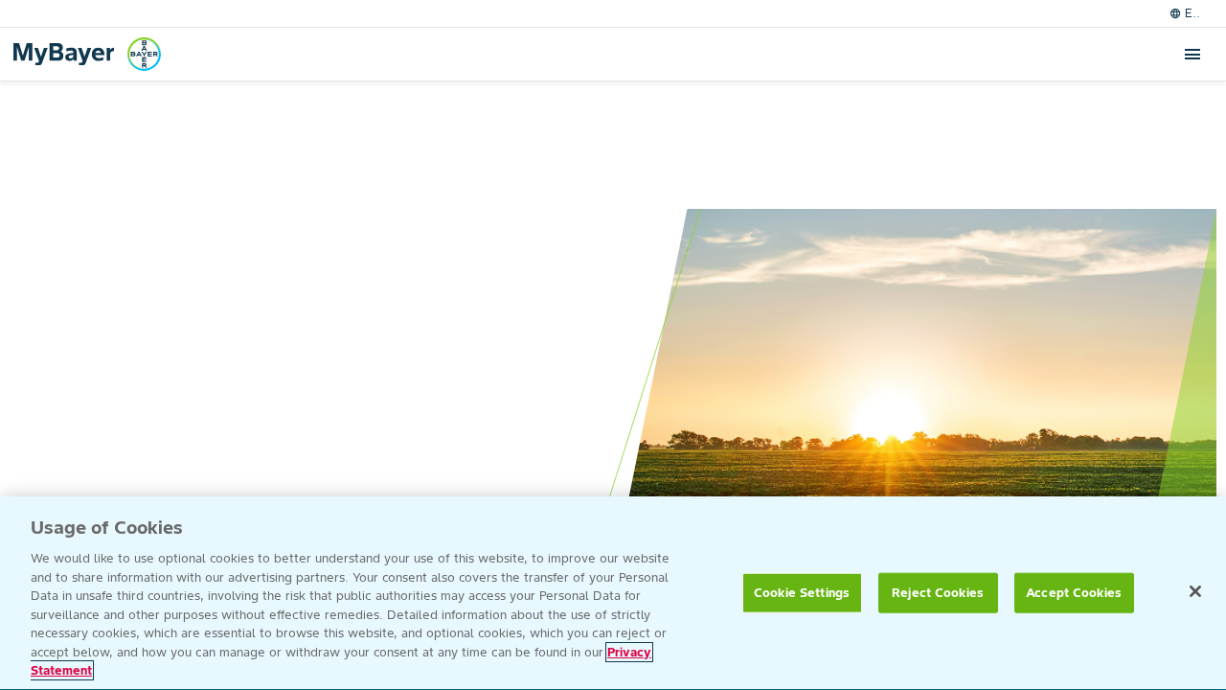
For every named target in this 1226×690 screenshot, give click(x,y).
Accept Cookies (1074, 593)
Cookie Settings (802, 593)
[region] (613, 593)
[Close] (1195, 591)
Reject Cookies (938, 593)
